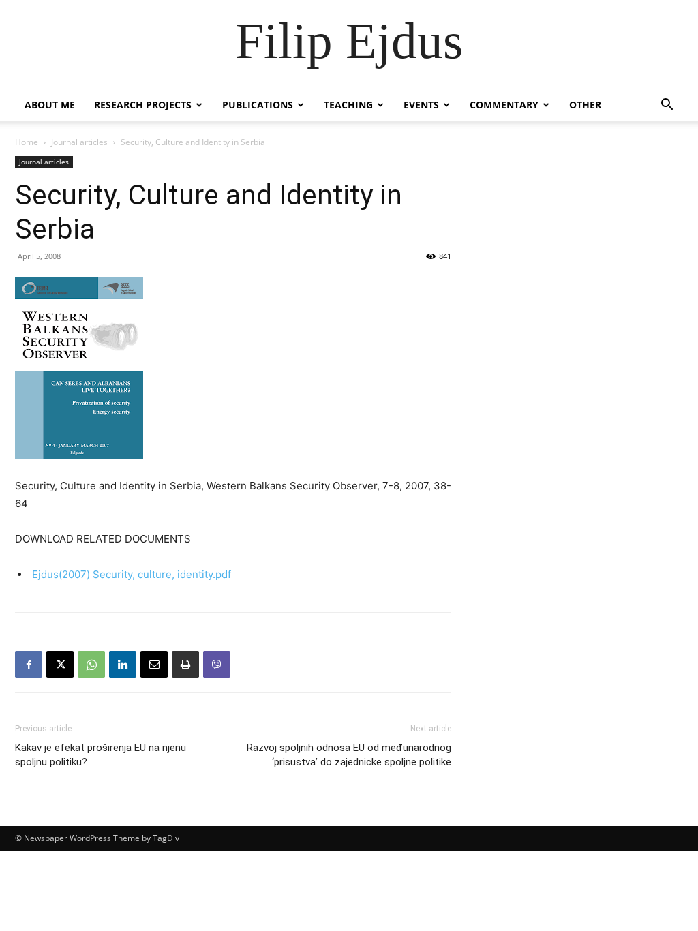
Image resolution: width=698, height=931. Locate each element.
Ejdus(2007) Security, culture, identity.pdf (131, 574)
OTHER (585, 104)
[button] (666, 106)
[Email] (154, 664)
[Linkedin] (122, 664)
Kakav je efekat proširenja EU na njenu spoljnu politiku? (100, 755)
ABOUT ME (50, 104)
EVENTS (421, 104)
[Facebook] (28, 664)
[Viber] (216, 664)
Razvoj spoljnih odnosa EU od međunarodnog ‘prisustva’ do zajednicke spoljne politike (349, 755)
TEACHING (348, 104)
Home (26, 142)
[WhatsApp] (91, 664)
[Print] (185, 664)
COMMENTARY (504, 104)
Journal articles (79, 142)
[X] (60, 664)
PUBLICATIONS (257, 104)
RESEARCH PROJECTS (143, 104)
